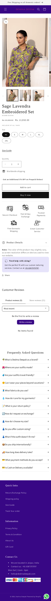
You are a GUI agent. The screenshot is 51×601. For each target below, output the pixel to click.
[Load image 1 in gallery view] (12, 95)
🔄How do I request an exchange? (25, 413)
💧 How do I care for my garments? (25, 398)
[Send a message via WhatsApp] (46, 596)
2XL (6, 140)
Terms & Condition (13, 534)
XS (6, 134)
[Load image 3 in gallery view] (38, 95)
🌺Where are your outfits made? (25, 367)
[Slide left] (3, 96)
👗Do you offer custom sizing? (25, 429)
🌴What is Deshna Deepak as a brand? (25, 359)
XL (39, 134)
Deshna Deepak (21, 596)
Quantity (5, 159)
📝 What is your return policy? (25, 406)
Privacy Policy (11, 528)
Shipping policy (12, 499)
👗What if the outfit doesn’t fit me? (25, 437)
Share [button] (7, 275)
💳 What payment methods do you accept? (25, 460)
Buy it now (25, 195)
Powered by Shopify (34, 596)
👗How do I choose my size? (25, 421)
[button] (5, 9)
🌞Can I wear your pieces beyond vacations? (25, 383)
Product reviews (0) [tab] (13, 300)
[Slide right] (48, 96)
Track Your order (12, 511)
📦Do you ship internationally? (25, 444)
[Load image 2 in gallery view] (25, 95)
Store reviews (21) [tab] (37, 300)
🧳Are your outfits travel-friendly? (25, 375)
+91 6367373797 (32, 268)
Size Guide (7, 150)
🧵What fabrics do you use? (25, 390)
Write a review (25, 322)
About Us (9, 540)
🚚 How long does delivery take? (25, 452)
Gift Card (9, 547)
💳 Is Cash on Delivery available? (25, 467)
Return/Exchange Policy (15, 493)
